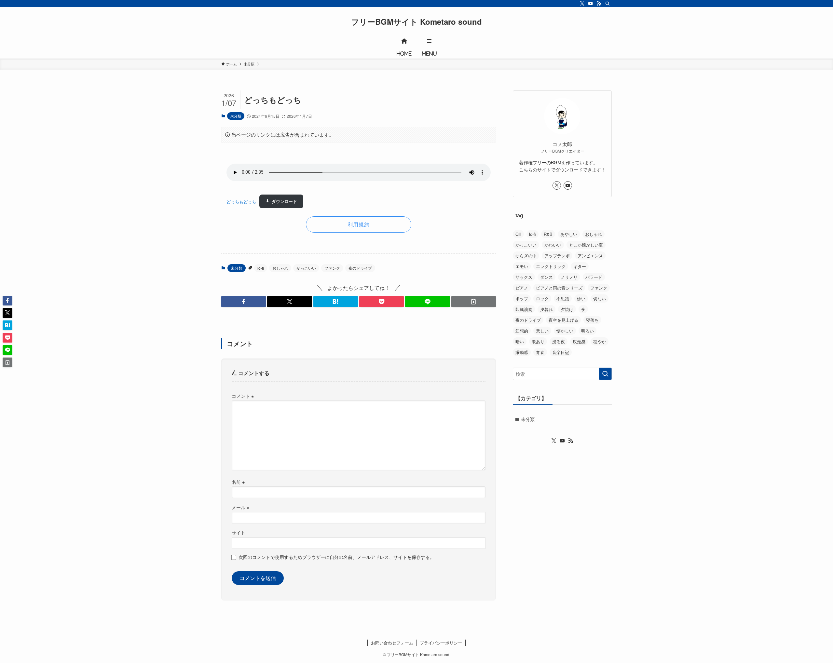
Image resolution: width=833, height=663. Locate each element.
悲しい (542, 331)
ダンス (546, 277)
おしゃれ (280, 268)
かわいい (552, 245)
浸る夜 (558, 341)
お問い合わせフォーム (392, 643)
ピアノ (521, 288)
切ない (599, 298)
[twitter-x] (582, 3)
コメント (243, 395)
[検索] (607, 3)
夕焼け (567, 309)
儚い (581, 298)
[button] (243, 301)
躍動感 (521, 352)
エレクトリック (551, 266)
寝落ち (592, 320)
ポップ (521, 298)
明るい (587, 331)
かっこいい (306, 268)
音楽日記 (560, 352)
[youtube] (590, 3)
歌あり (538, 341)
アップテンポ (557, 255)
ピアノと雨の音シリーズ (559, 288)
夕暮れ (546, 309)
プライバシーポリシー (441, 643)
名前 (238, 481)
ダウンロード (284, 201)
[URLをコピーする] (473, 301)
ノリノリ (569, 277)
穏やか (599, 341)
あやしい (568, 234)
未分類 (235, 115)
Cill (518, 234)
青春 (540, 352)
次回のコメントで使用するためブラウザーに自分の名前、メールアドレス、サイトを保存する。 (336, 557)
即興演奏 (523, 309)
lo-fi (260, 268)
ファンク (332, 268)
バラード (593, 277)
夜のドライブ (360, 268)
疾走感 (579, 341)
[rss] (599, 3)
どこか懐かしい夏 (586, 245)
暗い (519, 341)
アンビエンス (590, 255)
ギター (579, 266)
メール (240, 507)
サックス (523, 277)
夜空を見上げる (563, 320)
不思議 (562, 298)
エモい (521, 266)
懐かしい (564, 331)
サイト (238, 532)
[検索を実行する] (605, 374)
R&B (548, 234)
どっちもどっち (241, 201)
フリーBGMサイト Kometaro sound (416, 21)
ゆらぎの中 (526, 255)
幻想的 (521, 331)
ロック (542, 298)
